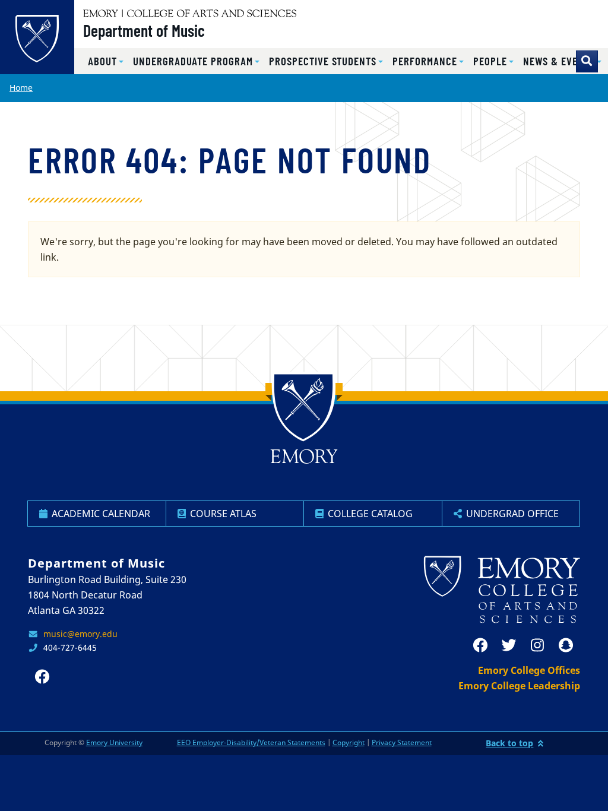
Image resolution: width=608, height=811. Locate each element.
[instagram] (537, 645)
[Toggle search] (587, 61)
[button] (105, 61)
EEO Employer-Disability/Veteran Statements (251, 742)
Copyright (348, 742)
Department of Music (144, 30)
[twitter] (509, 645)
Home (21, 87)
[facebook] (480, 645)
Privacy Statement (402, 742)
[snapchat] (566, 645)
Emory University (114, 742)
